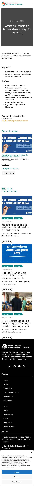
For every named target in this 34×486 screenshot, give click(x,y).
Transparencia (7, 388)
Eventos (5, 410)
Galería (5, 418)
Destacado (7, 218)
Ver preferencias (17, 482)
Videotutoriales (7, 422)
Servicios (6, 384)
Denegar (17, 477)
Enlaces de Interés (8, 426)
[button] (31, 452)
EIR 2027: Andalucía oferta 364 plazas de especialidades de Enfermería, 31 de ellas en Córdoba (15, 278)
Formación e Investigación (10, 392)
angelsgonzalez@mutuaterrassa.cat (15, 121)
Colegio (5, 380)
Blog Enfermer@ (8, 414)
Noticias (18, 218)
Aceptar (17, 472)
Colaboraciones (7, 400)
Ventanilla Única (8, 396)
